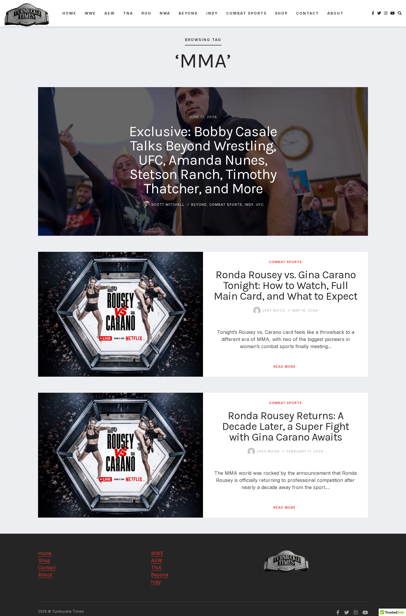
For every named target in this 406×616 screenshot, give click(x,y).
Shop (281, 13)
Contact (307, 13)
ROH (146, 13)
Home (69, 13)
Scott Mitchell (167, 204)
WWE (90, 13)
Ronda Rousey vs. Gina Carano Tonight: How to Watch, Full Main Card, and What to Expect (285, 285)
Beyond (188, 13)
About (335, 13)
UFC (260, 204)
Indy (212, 13)
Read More (284, 366)
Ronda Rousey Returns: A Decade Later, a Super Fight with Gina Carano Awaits (285, 426)
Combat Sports (246, 13)
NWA (165, 13)
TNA (128, 13)
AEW (109, 13)
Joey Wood (273, 310)
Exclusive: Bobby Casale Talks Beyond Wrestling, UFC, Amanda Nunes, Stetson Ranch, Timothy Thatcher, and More (203, 160)
